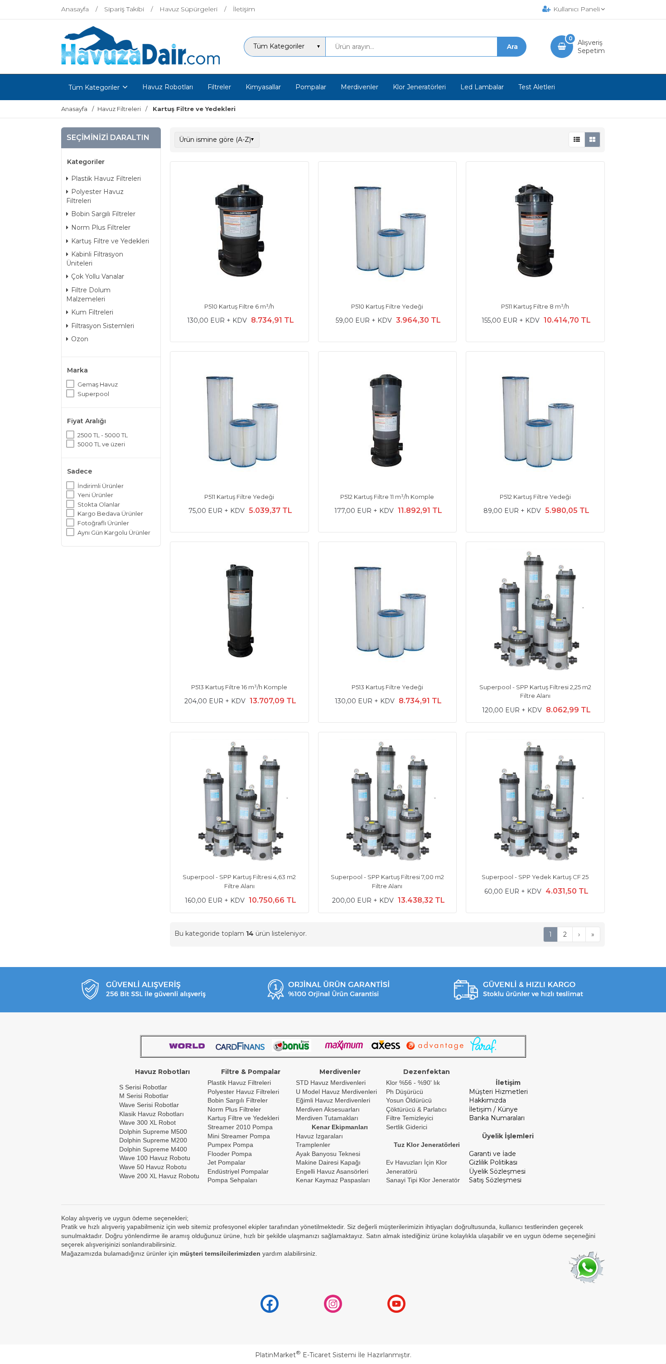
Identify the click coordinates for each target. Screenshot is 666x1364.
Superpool (93, 393)
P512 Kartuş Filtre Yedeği (535, 496)
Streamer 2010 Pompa (240, 1127)
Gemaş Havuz (97, 384)
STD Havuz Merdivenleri (331, 1082)
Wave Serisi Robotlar (149, 1104)
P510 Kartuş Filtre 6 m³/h (239, 306)
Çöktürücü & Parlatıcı (416, 1109)
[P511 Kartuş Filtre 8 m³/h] (535, 232)
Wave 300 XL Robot (147, 1122)
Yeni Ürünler (95, 494)
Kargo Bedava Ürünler (110, 513)
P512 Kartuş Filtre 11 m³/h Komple (387, 496)
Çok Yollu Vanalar (97, 276)
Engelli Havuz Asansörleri (332, 1171)
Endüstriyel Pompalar (238, 1171)
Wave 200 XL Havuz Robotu (160, 1176)
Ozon (79, 339)
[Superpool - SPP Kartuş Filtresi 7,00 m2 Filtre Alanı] (387, 802)
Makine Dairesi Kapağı (328, 1162)
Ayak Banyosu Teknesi (328, 1153)
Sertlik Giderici (406, 1127)
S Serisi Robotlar (143, 1087)
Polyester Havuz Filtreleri (95, 196)
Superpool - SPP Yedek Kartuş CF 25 (535, 876)
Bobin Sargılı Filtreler (103, 214)
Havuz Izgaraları (319, 1136)
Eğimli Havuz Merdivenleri (333, 1100)
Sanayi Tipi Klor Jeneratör (423, 1180)
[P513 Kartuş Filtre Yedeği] (387, 612)
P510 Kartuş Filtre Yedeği (387, 306)
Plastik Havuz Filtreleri (106, 178)
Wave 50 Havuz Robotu (153, 1167)
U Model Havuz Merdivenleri (336, 1091)
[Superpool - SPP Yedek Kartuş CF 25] (535, 802)
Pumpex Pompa (230, 1144)
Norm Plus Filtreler (100, 227)
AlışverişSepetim (591, 47)
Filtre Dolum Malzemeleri (88, 294)
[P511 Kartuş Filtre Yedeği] (239, 421)
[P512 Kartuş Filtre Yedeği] (535, 421)
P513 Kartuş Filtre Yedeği (387, 687)
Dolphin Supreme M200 (154, 1140)
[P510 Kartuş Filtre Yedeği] (387, 232)
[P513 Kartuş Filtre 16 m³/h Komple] (239, 612)
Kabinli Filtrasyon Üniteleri (94, 258)
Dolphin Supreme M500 (153, 1131)
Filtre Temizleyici (409, 1118)
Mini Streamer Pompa (239, 1136)
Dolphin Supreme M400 (153, 1149)
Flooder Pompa (230, 1153)
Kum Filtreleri (92, 312)
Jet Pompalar (227, 1162)
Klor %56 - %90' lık (413, 1082)
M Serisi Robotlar (144, 1095)
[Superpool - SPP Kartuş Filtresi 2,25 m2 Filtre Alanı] (535, 612)
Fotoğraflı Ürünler (103, 523)
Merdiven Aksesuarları (328, 1109)
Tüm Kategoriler (94, 87)
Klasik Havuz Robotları (151, 1113)
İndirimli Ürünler (100, 485)
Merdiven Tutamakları (327, 1118)
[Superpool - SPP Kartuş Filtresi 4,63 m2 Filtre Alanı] (239, 802)
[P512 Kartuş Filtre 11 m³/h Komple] (387, 421)
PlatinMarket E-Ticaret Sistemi (305, 1355)
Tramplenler (313, 1144)
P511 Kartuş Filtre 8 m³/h (535, 306)
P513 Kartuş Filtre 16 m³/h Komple (239, 687)
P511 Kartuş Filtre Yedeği (239, 496)
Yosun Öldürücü (409, 1100)
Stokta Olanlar (98, 504)
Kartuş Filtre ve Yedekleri (110, 241)
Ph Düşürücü (404, 1091)
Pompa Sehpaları (232, 1180)
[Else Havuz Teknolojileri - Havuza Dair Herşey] (140, 65)
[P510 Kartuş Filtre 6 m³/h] (239, 232)
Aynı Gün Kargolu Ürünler (113, 532)
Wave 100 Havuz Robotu (155, 1157)
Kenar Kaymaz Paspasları (333, 1180)
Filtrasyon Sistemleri (102, 326)
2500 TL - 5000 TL (102, 435)
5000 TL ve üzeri (101, 444)
